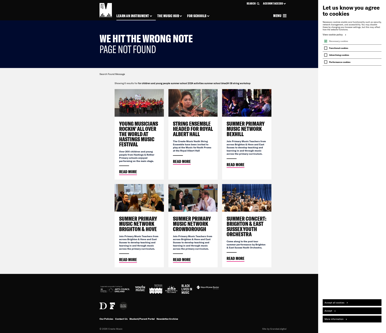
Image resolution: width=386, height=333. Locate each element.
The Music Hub (168, 16)
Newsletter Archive (167, 318)
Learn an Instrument (132, 16)
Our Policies (106, 318)
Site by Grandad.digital (274, 328)
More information (333, 318)
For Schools (196, 16)
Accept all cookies (334, 302)
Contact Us (121, 318)
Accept (328, 310)
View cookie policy (333, 34)
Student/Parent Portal (142, 318)
